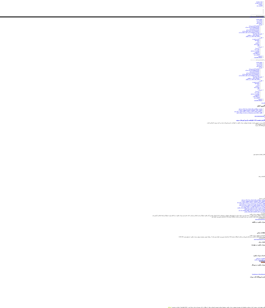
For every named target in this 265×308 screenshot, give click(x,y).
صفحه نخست (259, 19)
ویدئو (258, 41)
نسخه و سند (256, 44)
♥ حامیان (260, 56)
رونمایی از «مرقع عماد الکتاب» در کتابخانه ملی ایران (253, 206)
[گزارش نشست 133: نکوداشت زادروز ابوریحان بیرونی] (259, 117)
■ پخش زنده (259, 5)
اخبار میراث (259, 22)
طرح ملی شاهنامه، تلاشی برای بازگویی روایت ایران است (252, 205)
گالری (260, 37)
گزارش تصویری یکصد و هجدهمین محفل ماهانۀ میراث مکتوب (251, 207)
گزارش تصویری (258, 3)
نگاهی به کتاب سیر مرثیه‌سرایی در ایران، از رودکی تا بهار (249, 112)
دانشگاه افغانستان (258, 57)
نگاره (258, 45)
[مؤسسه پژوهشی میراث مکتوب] (257, 16)
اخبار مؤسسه (259, 1)
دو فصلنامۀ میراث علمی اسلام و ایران (250, 31)
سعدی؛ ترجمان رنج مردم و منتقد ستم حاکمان (254, 209)
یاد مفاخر (257, 43)
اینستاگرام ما (262, 261)
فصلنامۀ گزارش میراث (254, 25)
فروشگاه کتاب (256, 53)
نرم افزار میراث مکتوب (259, 259)
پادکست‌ (260, 4)
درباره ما (257, 48)
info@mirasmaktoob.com (259, 239)
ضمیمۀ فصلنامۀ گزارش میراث (252, 27)
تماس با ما (257, 49)
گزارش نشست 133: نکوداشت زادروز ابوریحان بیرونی (250, 120)
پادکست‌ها (257, 40)
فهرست (263, 102)
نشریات (260, 24)
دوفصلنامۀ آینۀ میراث (254, 28)
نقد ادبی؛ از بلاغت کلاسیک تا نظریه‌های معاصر (254, 211)
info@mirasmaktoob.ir (260, 219)
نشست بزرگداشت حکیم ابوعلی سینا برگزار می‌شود (250, 108)
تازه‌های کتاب (259, 23)
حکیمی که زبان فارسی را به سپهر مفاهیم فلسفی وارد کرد (252, 210)
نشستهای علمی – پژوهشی (253, 35)
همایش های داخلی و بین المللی (252, 36)
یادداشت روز (259, 20)
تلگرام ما (263, 262)
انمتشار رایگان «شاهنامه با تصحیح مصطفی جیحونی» (250, 110)
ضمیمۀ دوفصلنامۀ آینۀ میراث (252, 29)
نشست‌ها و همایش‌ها (257, 33)
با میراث (260, 46)
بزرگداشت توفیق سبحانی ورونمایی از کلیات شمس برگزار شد (248, 111)
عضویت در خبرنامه (255, 50)
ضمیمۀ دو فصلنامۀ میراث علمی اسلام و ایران (249, 32)
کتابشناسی (257, 52)
